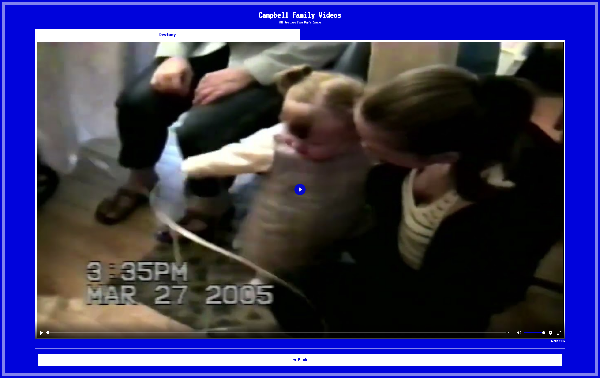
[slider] (276, 332)
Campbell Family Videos (300, 14)
